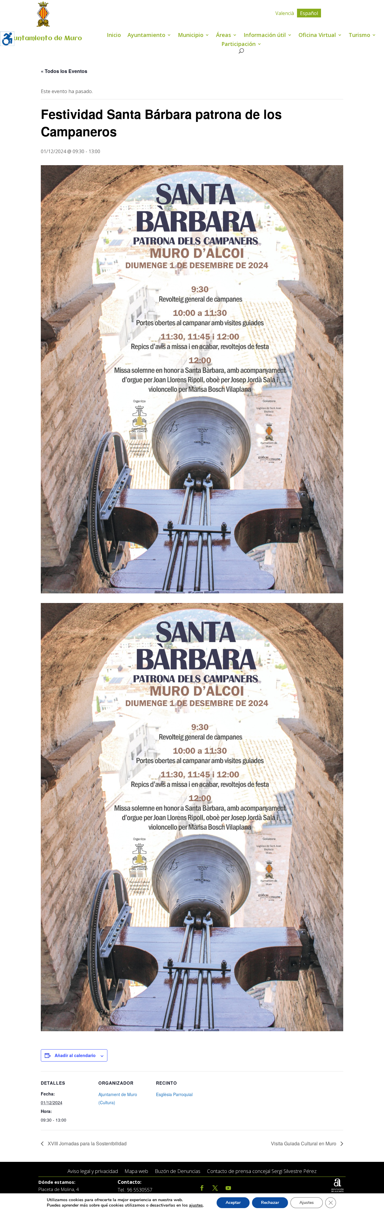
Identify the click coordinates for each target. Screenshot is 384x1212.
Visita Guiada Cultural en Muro (304, 1143)
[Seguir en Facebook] (201, 1188)
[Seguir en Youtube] (228, 1188)
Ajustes (306, 1202)
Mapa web (136, 1171)
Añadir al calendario (75, 1055)
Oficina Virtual (317, 35)
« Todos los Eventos (64, 71)
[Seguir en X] (215, 1188)
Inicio (114, 35)
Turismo (359, 35)
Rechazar (270, 1202)
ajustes (196, 1205)
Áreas (223, 35)
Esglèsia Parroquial (174, 1094)
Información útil (265, 35)
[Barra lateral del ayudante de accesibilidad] (7, 39)
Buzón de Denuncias (177, 1171)
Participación (238, 44)
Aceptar (233, 1202)
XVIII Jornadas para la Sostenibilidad (86, 1143)
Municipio (190, 35)
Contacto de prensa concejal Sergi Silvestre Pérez (261, 1171)
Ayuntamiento (146, 35)
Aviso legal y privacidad (93, 1171)
